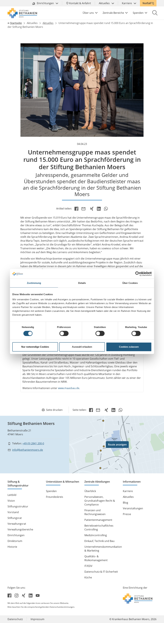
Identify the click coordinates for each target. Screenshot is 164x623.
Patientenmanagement (98, 520)
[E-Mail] (84, 208)
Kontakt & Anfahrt (80, 3)
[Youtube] (38, 595)
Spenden (138, 13)
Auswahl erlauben (82, 346)
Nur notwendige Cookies (35, 346)
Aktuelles (104, 3)
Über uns (88, 13)
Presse (127, 514)
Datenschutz (15, 619)
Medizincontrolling (95, 535)
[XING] (92, 208)
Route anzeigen (117, 444)
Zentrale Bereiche (113, 13)
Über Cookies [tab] (130, 283)
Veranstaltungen (133, 508)
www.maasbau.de (68, 388)
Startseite (16, 23)
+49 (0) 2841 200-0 (33, 443)
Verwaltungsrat (17, 523)
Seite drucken (54, 410)
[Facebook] (76, 208)
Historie (12, 546)
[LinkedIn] (99, 208)
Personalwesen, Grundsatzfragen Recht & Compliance (99, 500)
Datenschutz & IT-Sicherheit (101, 571)
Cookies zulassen (129, 346)
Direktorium (15, 541)
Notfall (147, 3)
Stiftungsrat (15, 518)
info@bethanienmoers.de (27, 450)
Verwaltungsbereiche (20, 529)
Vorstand (13, 512)
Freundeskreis (54, 497)
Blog (125, 502)
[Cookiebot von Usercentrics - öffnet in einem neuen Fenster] (138, 273)
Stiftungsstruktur (18, 506)
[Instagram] (17, 595)
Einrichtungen (45, 3)
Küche (88, 577)
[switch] (64, 333)
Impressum (37, 619)
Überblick (90, 491)
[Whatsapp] (106, 208)
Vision (11, 500)
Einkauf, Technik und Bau (99, 541)
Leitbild (12, 495)
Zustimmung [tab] (34, 283)
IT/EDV (88, 566)
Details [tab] (82, 283)
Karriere (127, 3)
